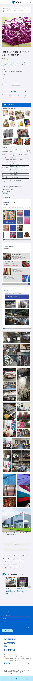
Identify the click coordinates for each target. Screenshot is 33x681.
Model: (4, 69)
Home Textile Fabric (8, 558)
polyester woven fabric (19, 555)
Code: (3, 78)
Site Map (15, 671)
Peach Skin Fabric (7, 568)
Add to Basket (12, 96)
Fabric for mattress (17, 564)
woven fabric (6, 555)
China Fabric (20, 558)
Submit (7, 630)
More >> (28, 663)
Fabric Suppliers (19, 562)
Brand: (3, 74)
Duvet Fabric (18, 568)
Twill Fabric (6, 564)
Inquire (12, 91)
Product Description (8, 104)
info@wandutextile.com (13, 654)
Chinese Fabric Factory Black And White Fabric (22, 590)
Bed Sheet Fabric (7, 562)
